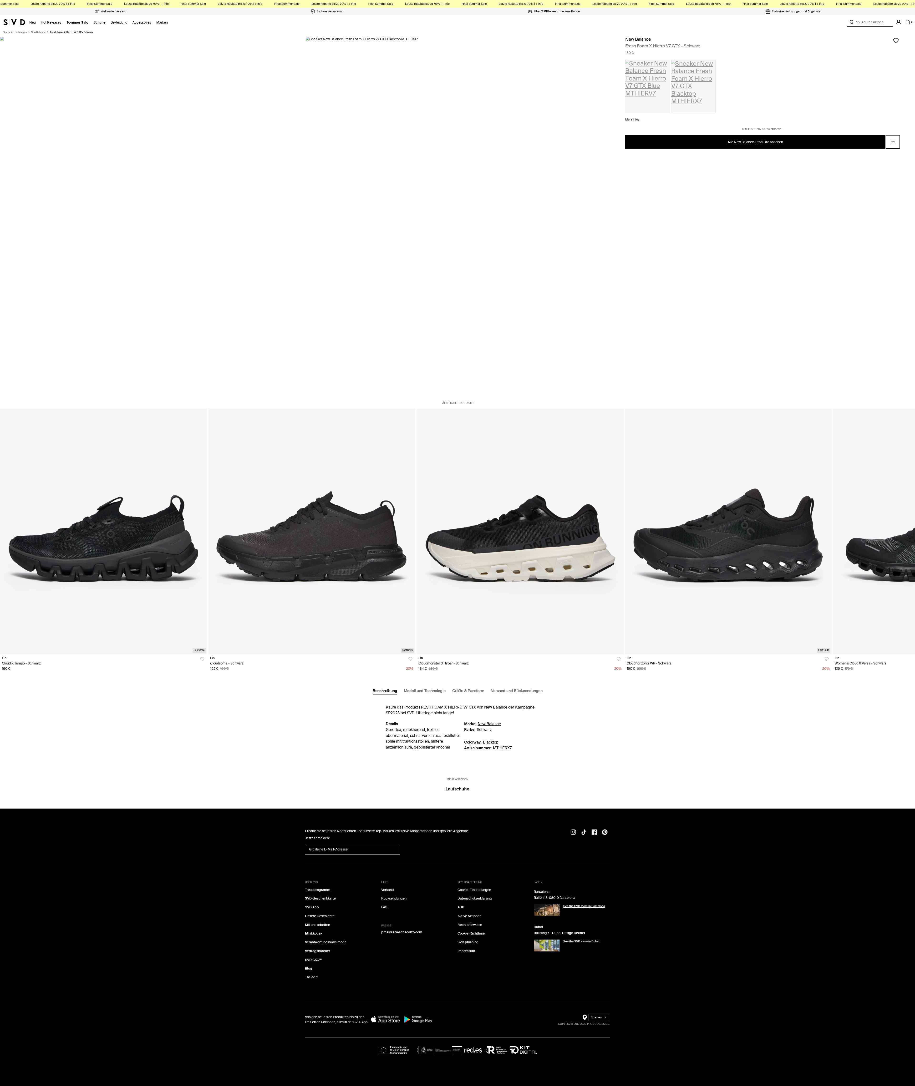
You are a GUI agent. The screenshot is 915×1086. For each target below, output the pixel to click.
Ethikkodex (313, 933)
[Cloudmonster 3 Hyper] (520, 531)
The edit (311, 977)
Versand (387, 890)
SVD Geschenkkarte (320, 898)
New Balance (38, 32)
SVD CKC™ (313, 960)
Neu (32, 22)
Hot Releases (51, 22)
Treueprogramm (317, 890)
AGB (461, 907)
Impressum (466, 951)
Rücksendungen (394, 898)
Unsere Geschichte (320, 916)
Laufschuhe (457, 789)
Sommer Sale (77, 22)
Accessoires (141, 22)
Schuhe (99, 22)
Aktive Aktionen (469, 916)
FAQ (384, 907)
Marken (162, 22)
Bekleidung (119, 22)
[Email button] (893, 142)
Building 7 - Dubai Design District (559, 933)
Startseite (8, 32)
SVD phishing (468, 942)
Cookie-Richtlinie (471, 933)
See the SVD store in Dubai (581, 941)
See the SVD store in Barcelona (584, 906)
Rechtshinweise (470, 925)
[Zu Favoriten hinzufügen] (896, 40)
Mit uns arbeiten (317, 925)
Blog (308, 968)
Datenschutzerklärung (475, 898)
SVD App (312, 907)
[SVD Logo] (14, 22)
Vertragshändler (317, 951)
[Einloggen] (898, 22)
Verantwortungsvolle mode (325, 942)
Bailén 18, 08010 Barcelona (554, 898)
